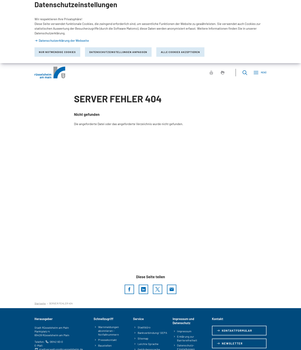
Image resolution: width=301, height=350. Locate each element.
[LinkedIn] (143, 289)
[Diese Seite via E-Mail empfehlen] (171, 289)
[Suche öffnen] (244, 72)
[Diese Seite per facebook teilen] (129, 289)
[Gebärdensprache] (222, 72)
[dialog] (150, 31)
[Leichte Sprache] (211, 72)
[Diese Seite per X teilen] (157, 289)
